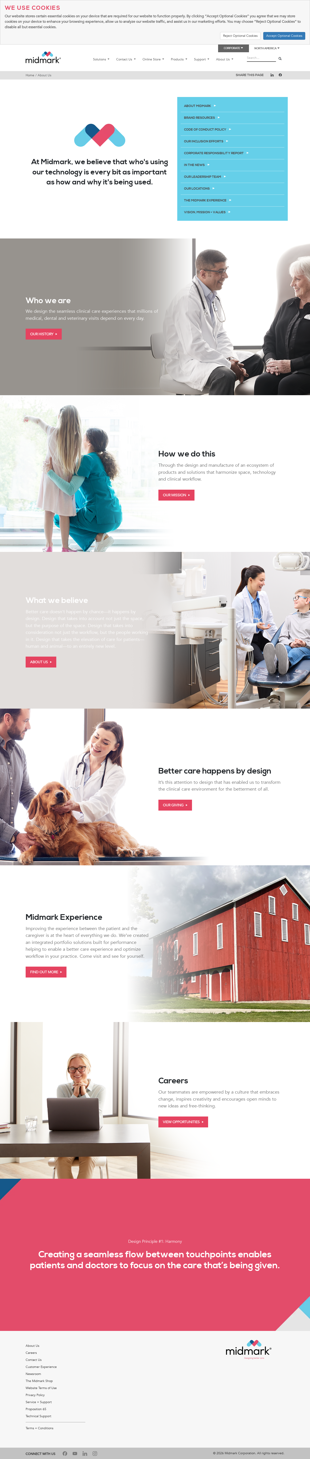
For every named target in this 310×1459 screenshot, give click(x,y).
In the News (194, 165)
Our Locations (197, 189)
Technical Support (38, 1416)
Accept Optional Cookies (284, 36)
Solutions (100, 59)
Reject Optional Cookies (240, 36)
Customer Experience (41, 1367)
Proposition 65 (36, 1409)
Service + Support (39, 1402)
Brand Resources (200, 118)
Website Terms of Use (41, 1388)
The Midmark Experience (205, 201)
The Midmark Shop (39, 1381)
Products (178, 59)
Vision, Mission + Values (205, 212)
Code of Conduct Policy (205, 130)
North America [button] (265, 48)
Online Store (152, 59)
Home (30, 75)
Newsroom (33, 1374)
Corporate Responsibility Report (214, 153)
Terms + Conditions (39, 1428)
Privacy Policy (35, 1395)
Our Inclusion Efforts (204, 141)
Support (200, 59)
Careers (31, 1353)
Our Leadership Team (203, 177)
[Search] (280, 59)
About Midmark (198, 106)
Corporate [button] (232, 48)
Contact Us (124, 59)
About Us (223, 59)
